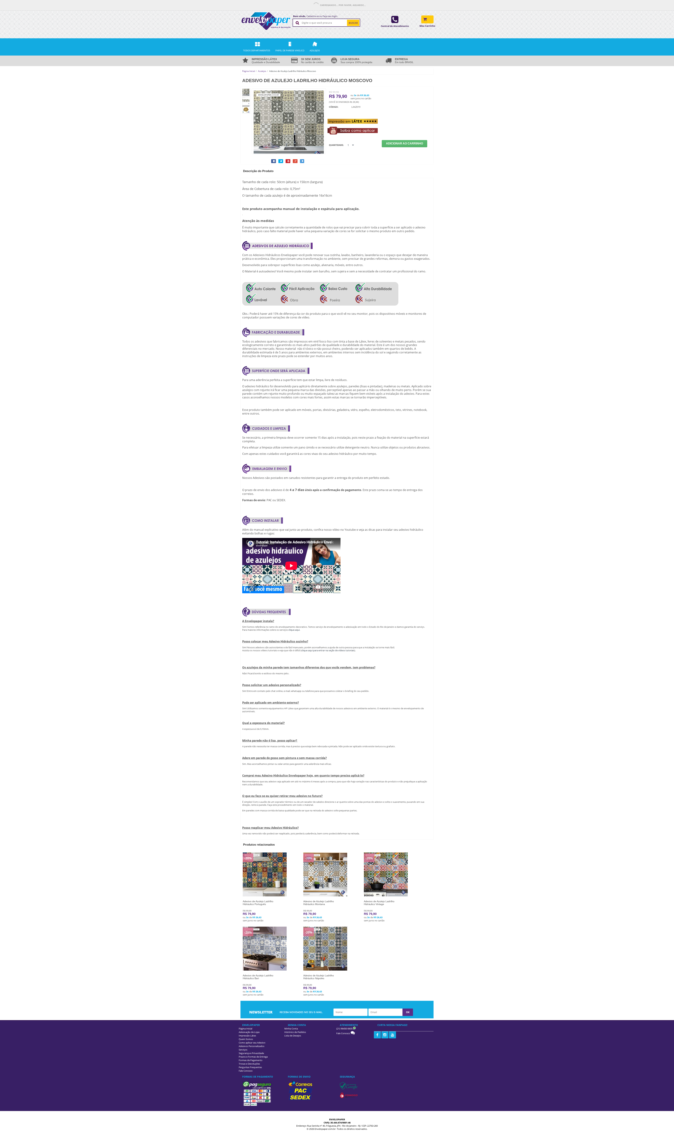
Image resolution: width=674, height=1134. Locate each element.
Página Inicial (248, 71)
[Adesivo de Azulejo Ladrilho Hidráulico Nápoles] (325, 969)
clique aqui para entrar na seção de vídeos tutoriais (327, 650)
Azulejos (262, 71)
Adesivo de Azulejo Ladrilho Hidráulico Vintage (379, 903)
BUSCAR (353, 22)
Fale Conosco (343, 1033)
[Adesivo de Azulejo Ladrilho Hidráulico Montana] (325, 895)
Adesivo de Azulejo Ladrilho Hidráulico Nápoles (318, 977)
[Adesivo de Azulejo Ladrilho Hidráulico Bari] (265, 969)
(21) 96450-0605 (344, 1028)
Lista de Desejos (292, 1035)
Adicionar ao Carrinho (404, 143)
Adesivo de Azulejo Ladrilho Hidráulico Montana (318, 903)
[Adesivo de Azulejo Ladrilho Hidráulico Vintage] (386, 895)
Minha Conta (291, 1028)
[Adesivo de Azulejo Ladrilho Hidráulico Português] (265, 895)
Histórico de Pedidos (295, 1032)
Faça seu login (330, 16)
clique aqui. (294, 629)
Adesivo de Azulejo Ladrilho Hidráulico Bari (258, 977)
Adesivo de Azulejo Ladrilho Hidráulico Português (258, 903)
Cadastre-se (312, 16)
